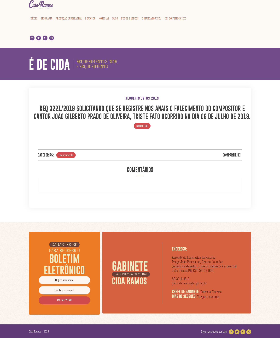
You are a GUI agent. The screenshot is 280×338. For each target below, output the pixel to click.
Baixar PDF (142, 126)
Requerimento (66, 155)
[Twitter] (38, 38)
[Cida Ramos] (41, 4)
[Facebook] (32, 38)
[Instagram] (51, 38)
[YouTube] (45, 38)
